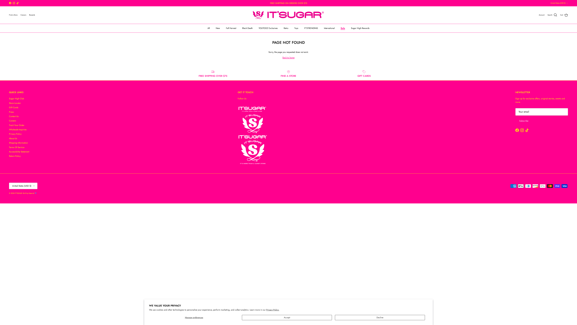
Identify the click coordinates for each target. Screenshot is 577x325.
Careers (12, 120)
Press (11, 111)
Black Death (247, 28)
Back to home (288, 57)
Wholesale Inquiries (18, 129)
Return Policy (15, 156)
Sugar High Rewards (360, 28)
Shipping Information (18, 142)
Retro (286, 28)
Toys (296, 28)
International (329, 28)
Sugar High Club (16, 98)
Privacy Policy (15, 133)
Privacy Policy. (272, 309)
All (209, 28)
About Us (13, 138)
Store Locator (15, 103)
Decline (380, 317)
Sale (343, 28)
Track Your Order (16, 125)
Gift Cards (13, 107)
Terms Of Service (16, 147)
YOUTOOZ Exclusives (268, 28)
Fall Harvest (231, 28)
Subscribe (523, 120)
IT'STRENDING (311, 28)
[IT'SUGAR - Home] (288, 15)
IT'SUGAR (18, 193)
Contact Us (14, 116)
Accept (287, 317)
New (218, 28)
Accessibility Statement (19, 151)
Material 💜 (33, 193)
